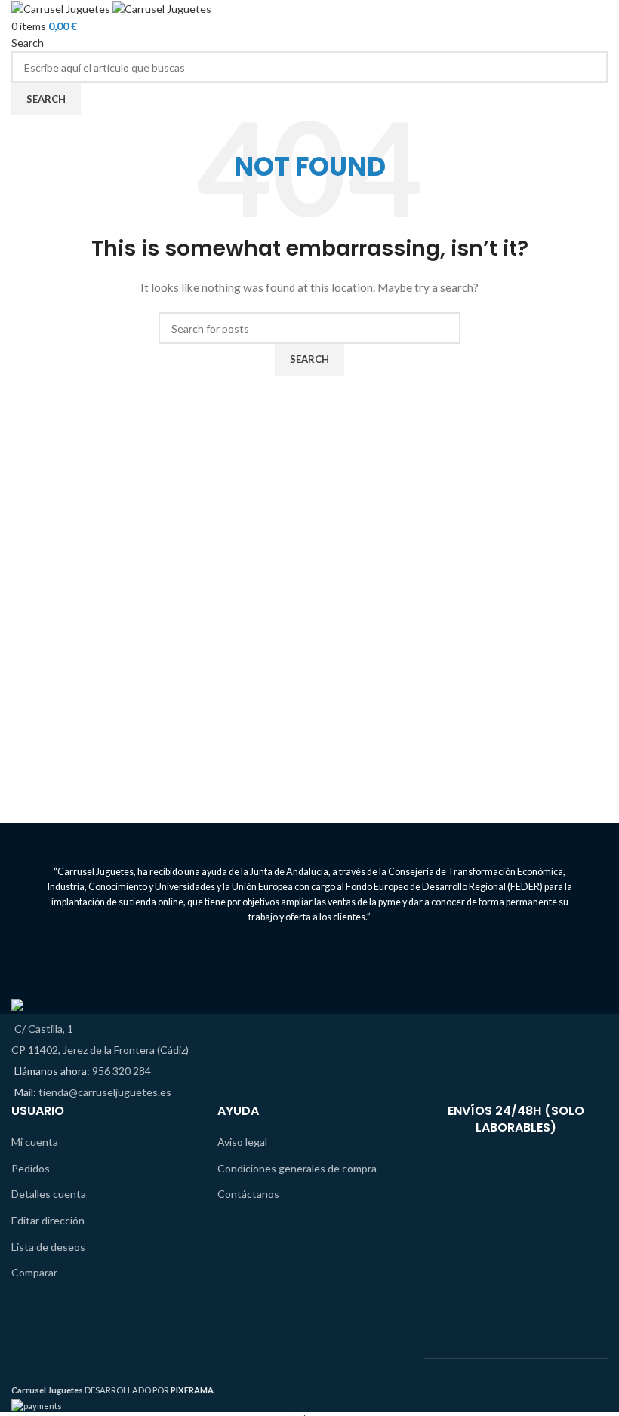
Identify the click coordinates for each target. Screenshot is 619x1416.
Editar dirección (48, 1220)
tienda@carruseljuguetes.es (104, 1092)
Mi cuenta (34, 1141)
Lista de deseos (48, 1246)
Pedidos (30, 1168)
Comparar (34, 1272)
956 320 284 (121, 1070)
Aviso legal (242, 1141)
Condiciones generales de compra (297, 1168)
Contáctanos (248, 1193)
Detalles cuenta (48, 1193)
